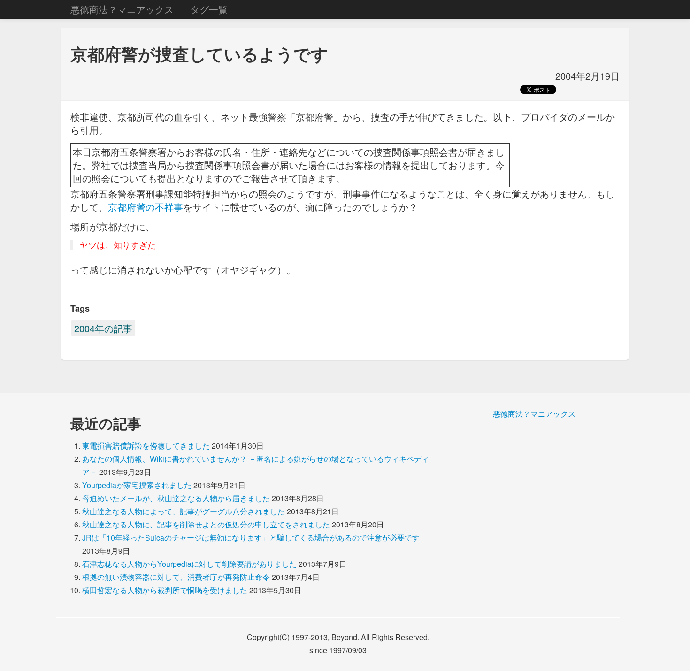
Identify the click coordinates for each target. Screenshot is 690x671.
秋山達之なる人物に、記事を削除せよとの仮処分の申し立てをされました (206, 524)
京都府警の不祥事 (145, 207)
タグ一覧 (209, 9)
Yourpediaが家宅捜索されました (137, 485)
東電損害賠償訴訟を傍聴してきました (146, 445)
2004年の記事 (103, 328)
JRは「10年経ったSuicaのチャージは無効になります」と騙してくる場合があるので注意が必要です (251, 537)
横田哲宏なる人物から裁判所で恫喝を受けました (164, 590)
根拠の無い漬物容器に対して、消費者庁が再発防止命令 (176, 577)
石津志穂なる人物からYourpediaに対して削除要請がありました (189, 563)
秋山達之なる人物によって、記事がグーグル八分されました (183, 511)
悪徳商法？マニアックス (122, 9)
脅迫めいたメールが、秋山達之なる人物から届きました (176, 498)
